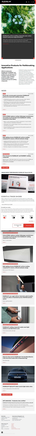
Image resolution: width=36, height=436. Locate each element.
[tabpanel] (18, 32)
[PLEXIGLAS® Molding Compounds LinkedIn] (2, 432)
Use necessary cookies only (18, 226)
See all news (5, 167)
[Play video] (18, 183)
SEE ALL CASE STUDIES (6, 394)
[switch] (13, 217)
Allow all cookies (28, 225)
